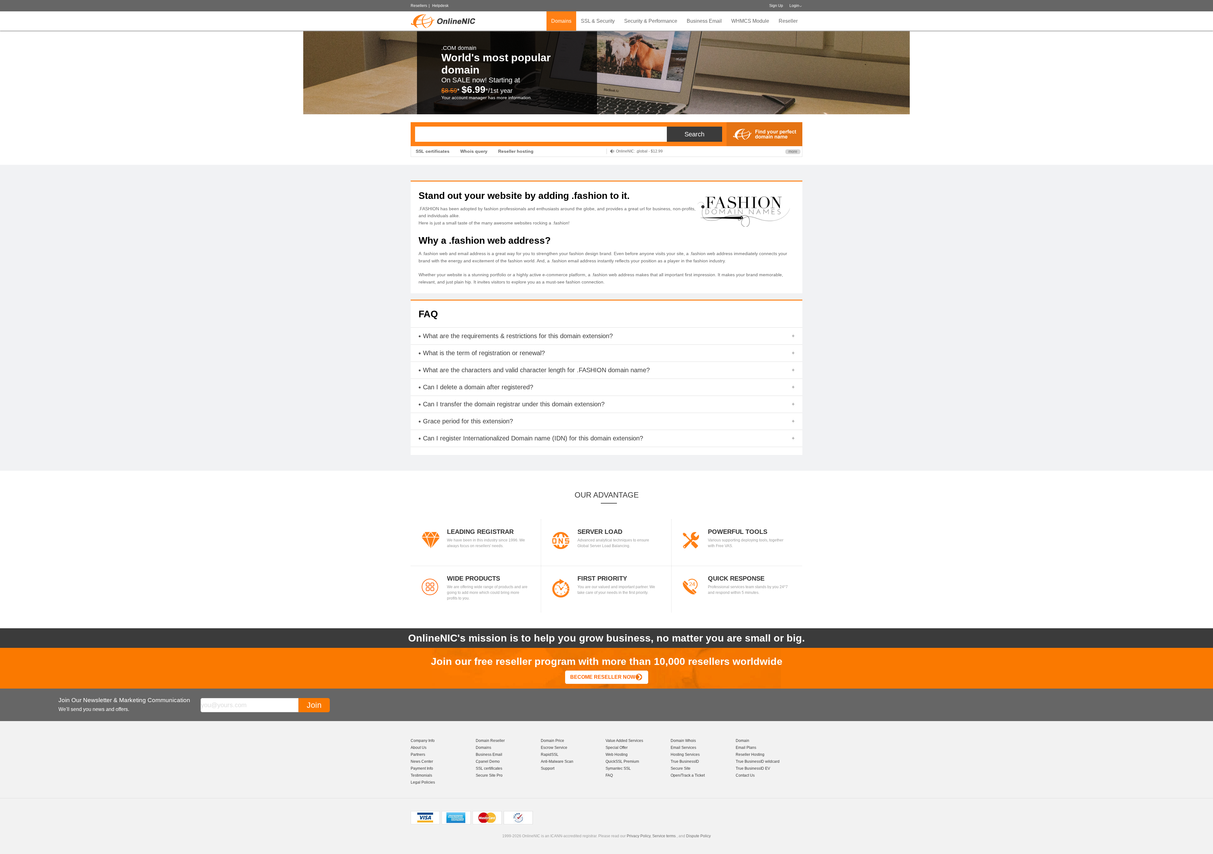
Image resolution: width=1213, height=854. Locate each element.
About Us (418, 747)
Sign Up (776, 5)
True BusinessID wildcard (758, 761)
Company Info (423, 740)
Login (794, 5)
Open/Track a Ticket (688, 775)
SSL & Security (598, 21)
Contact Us (745, 775)
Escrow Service (554, 747)
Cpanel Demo (488, 761)
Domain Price (552, 740)
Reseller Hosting (750, 754)
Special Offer (617, 747)
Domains (561, 21)
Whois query (473, 151)
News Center (422, 761)
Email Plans (746, 747)
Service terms (664, 836)
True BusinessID (685, 761)
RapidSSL (549, 754)
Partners (418, 754)
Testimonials (421, 775)
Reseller (788, 21)
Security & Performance (650, 21)
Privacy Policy (638, 836)
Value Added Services (624, 740)
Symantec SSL (618, 768)
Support (547, 768)
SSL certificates (433, 151)
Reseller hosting (516, 151)
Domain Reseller (490, 740)
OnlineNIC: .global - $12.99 (639, 151)
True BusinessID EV (753, 768)
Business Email (704, 21)
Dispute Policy (698, 836)
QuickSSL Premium (622, 761)
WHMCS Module (750, 21)
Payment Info (422, 768)
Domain (742, 740)
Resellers (419, 5)
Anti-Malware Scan (557, 761)
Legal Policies (423, 782)
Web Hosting (617, 754)
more (792, 151)
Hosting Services (685, 754)
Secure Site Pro (489, 775)
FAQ (609, 775)
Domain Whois (683, 740)
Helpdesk (440, 5)
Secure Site (681, 768)
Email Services (683, 747)
